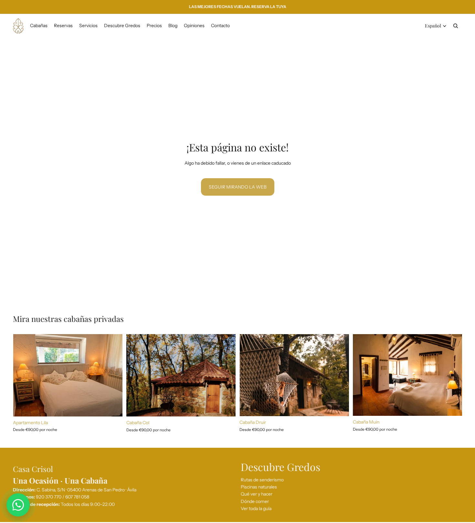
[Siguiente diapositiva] (112, 375)
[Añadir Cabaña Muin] (452, 406)
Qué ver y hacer (256, 494)
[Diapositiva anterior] (22, 375)
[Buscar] (456, 26)
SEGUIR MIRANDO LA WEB (238, 187)
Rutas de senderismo (262, 480)
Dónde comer (255, 501)
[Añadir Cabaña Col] (225, 406)
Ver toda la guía (256, 508)
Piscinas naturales (259, 487)
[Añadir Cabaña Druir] (339, 406)
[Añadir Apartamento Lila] (112, 406)
